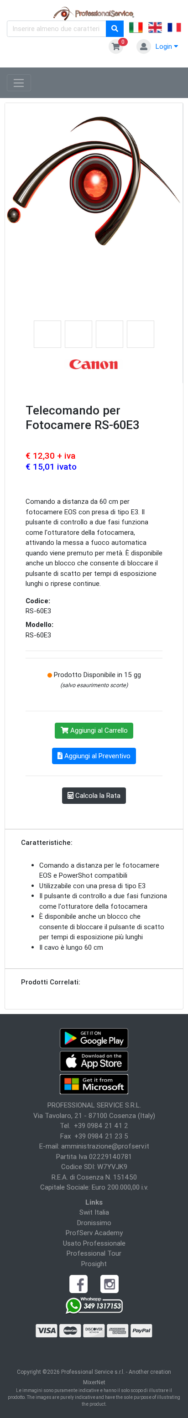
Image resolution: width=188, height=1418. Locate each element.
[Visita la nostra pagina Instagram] (109, 1283)
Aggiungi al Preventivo (97, 755)
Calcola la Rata (96, 795)
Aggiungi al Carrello (98, 730)
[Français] (174, 29)
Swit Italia (94, 1212)
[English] (155, 29)
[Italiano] (136, 29)
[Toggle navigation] (19, 83)
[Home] (94, 13)
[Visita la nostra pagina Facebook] (78, 1283)
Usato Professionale (94, 1243)
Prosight (94, 1263)
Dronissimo (94, 1222)
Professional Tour (94, 1253)
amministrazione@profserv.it (105, 1146)
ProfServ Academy (94, 1232)
